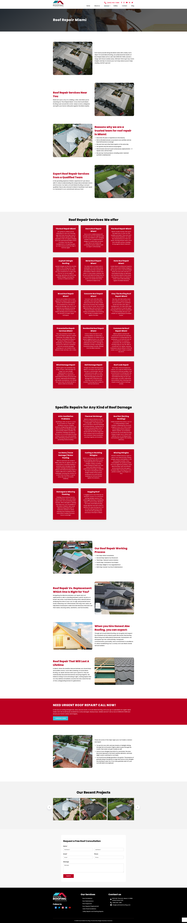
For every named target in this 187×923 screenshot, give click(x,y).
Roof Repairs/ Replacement (91, 906)
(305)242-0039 (60, 718)
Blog (132, 6)
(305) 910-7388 (113, 3)
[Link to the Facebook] (121, 3)
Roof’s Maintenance (116, 567)
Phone (96, 854)
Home (88, 6)
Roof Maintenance (88, 901)
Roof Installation (87, 898)
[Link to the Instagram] (124, 3)
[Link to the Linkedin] (129, 3)
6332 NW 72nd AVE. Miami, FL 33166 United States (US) (122, 899)
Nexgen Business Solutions (105, 920)
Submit (68, 876)
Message (66, 861)
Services (106, 6)
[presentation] (49, 807)
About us (97, 6)
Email (65, 854)
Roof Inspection (87, 903)
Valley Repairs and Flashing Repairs (93, 911)
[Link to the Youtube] (127, 3)
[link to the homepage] (58, 7)
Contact (124, 6)
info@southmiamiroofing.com (121, 905)
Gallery (115, 6)
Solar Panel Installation (89, 909)
